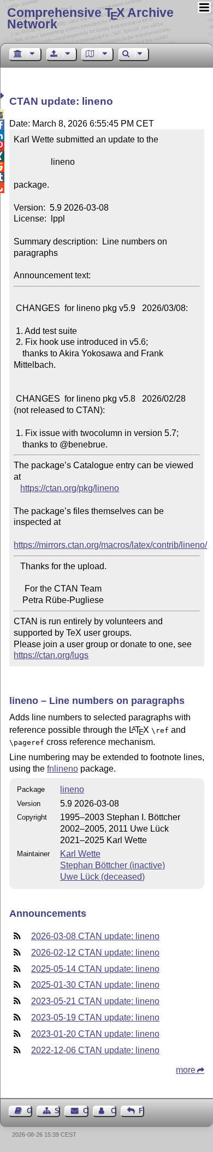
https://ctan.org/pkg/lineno (69, 488)
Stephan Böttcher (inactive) (112, 865)
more (186, 1070)
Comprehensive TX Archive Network (90, 18)
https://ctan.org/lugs (51, 655)
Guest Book (29, 1111)
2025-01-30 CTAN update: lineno (95, 984)
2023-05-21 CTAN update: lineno (95, 1001)
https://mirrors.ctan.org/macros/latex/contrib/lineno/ (110, 545)
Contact (85, 1111)
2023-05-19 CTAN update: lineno (95, 1017)
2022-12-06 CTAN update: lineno (95, 1050)
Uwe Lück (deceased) (102, 876)
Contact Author (113, 1111)
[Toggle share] (4, 96)
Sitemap (57, 1111)
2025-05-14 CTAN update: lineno (95, 969)
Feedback (141, 1111)
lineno (72, 789)
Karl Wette (80, 853)
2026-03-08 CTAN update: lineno (95, 936)
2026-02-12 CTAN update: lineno (95, 952)
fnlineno (62, 768)
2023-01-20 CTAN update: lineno (95, 1033)
